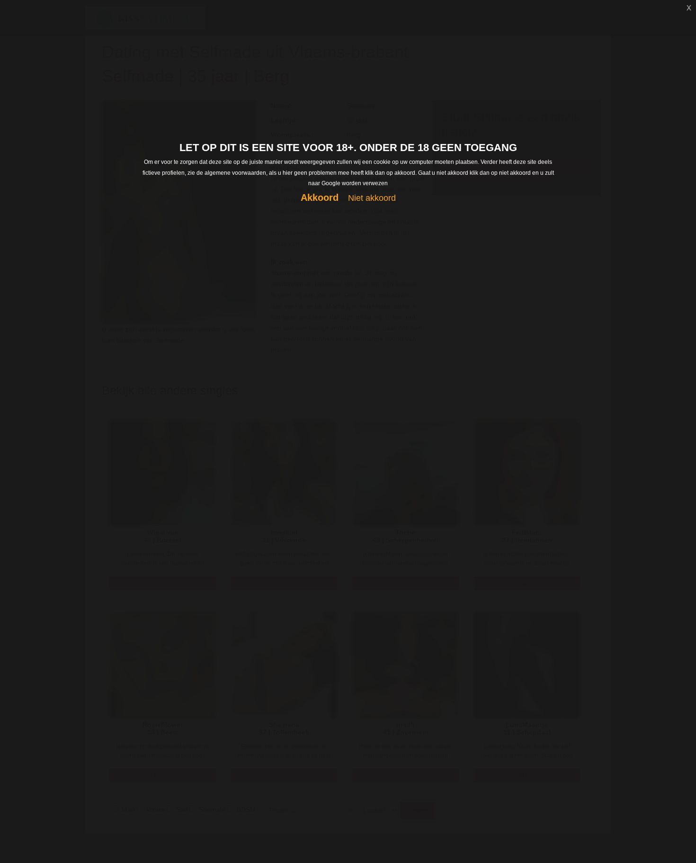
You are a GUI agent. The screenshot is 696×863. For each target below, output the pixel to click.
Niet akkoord (372, 198)
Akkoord (320, 197)
